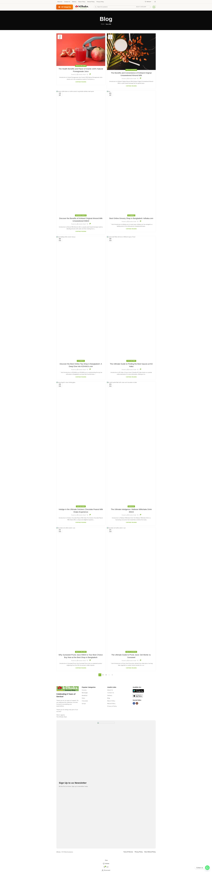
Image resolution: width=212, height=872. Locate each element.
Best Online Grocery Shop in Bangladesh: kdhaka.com (131, 218)
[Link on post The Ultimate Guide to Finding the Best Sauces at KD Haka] (131, 298)
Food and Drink (131, 360)
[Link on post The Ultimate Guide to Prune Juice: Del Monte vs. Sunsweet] (131, 589)
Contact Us (67, 1)
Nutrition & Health (81, 215)
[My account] (155, 1)
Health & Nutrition (131, 69)
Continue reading (80, 82)
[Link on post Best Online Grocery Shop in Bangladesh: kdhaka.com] (131, 153)
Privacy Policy (100, 1)
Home (102, 24)
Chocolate (85, 701)
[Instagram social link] (137, 703)
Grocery (84, 690)
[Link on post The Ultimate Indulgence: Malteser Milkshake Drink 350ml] (131, 444)
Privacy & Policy (112, 706)
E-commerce (131, 215)
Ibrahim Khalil (82, 74)
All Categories (66, 7)
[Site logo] (81, 6)
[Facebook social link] (134, 703)
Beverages (131, 506)
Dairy (83, 698)
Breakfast (84, 695)
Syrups (84, 703)
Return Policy (81, 1)
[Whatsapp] (207, 867)
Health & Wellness (81, 65)
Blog (108, 698)
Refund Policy (91, 1)
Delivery (74, 1)
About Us (59, 1)
